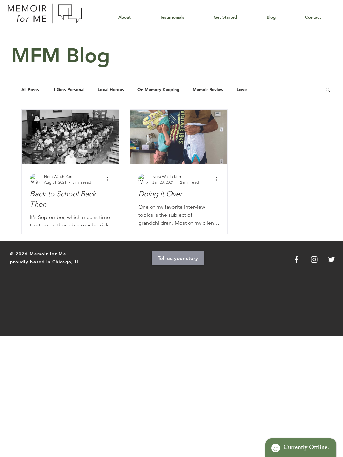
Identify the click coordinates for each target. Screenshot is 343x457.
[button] (328, 90)
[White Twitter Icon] (331, 259)
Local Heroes (111, 89)
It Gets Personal (68, 89)
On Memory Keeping (158, 89)
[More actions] (110, 179)
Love (242, 89)
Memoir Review (208, 89)
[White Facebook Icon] (296, 259)
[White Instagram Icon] (314, 259)
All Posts (30, 89)
